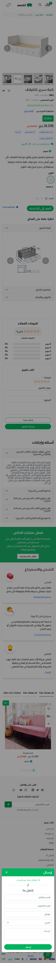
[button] (7, 923)
